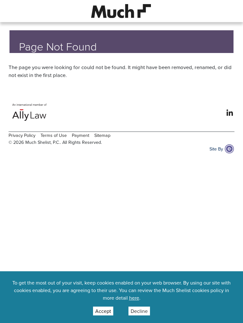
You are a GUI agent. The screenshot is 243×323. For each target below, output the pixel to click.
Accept (103, 311)
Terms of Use (53, 135)
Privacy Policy (22, 135)
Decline (139, 311)
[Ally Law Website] (30, 112)
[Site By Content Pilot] (229, 149)
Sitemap (102, 135)
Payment (80, 135)
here (134, 297)
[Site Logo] (121, 10)
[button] (13, 11)
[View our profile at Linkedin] (230, 112)
